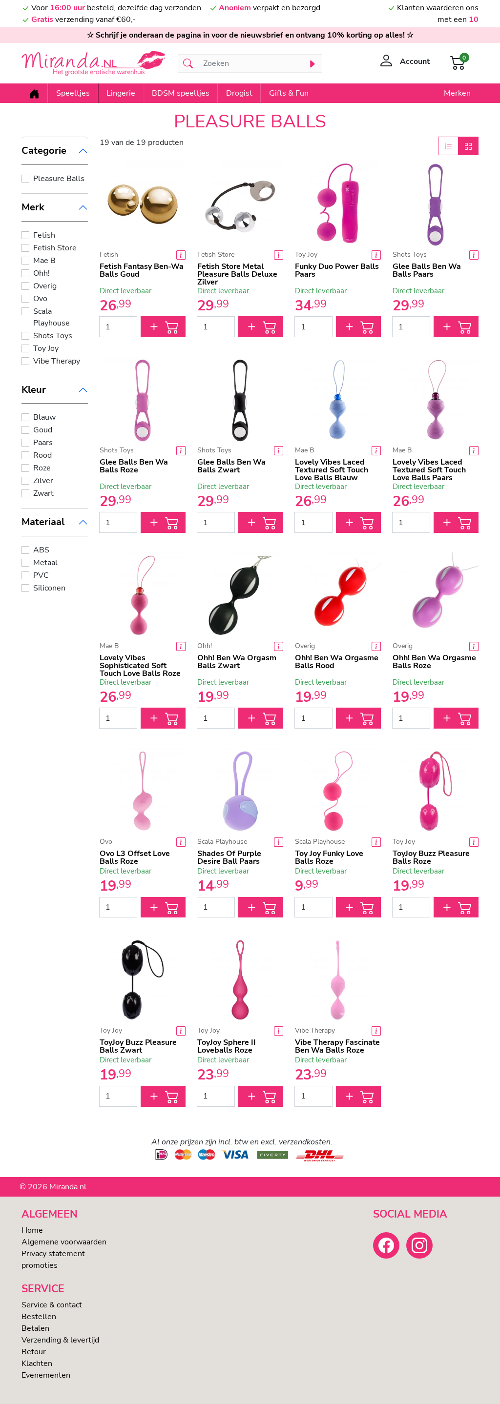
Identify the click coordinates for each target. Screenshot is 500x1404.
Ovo (40, 298)
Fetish (44, 235)
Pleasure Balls (58, 178)
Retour (33, 1351)
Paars (43, 442)
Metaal (45, 562)
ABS (41, 550)
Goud (42, 430)
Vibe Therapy (56, 361)
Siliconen (49, 588)
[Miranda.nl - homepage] (93, 63)
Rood (42, 455)
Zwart (43, 493)
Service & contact (51, 1305)
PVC (41, 575)
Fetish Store (55, 248)
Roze (42, 468)
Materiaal (42, 522)
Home (32, 1230)
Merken (457, 93)
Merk (32, 207)
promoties (39, 1265)
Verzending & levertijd (60, 1340)
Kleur (33, 389)
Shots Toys (52, 335)
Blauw (44, 417)
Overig (45, 286)
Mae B (44, 260)
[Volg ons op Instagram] (419, 1245)
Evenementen (45, 1375)
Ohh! (41, 273)
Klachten (36, 1363)
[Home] (34, 93)
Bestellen (38, 1316)
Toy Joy (46, 348)
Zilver (43, 480)
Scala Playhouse (51, 317)
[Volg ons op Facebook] (386, 1245)
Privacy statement (53, 1253)
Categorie (43, 150)
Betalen (35, 1328)
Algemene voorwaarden (63, 1242)
